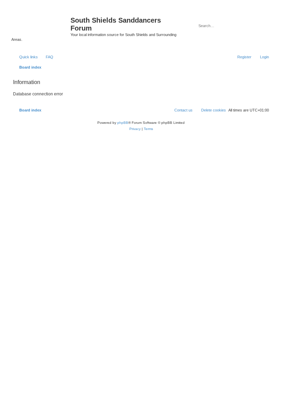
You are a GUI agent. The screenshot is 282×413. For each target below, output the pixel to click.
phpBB (122, 123)
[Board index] (40, 22)
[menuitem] (46, 57)
